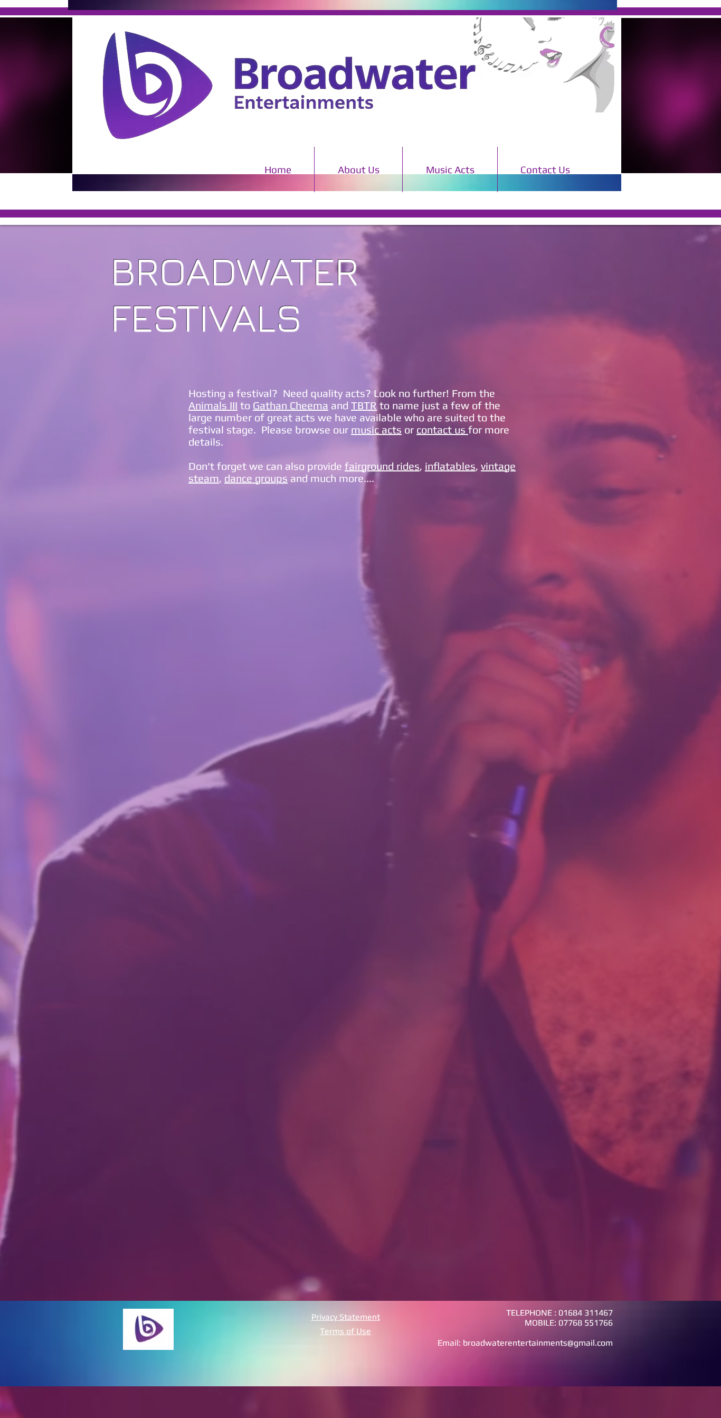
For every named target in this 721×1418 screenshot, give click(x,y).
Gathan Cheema (290, 405)
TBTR (364, 405)
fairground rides (382, 466)
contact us (442, 429)
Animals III (213, 405)
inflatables (450, 466)
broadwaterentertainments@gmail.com (538, 1343)
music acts (376, 429)
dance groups (256, 478)
